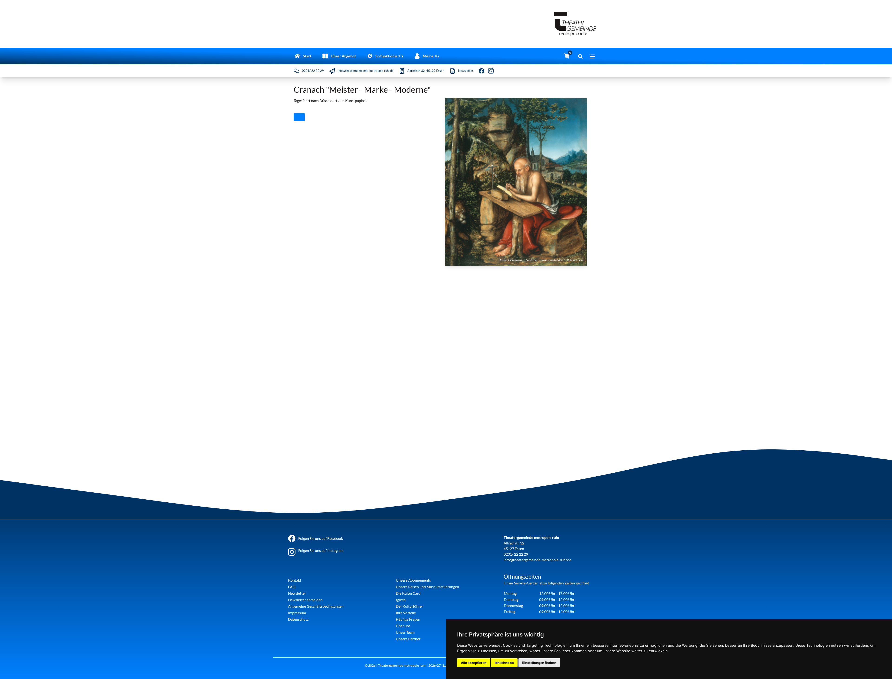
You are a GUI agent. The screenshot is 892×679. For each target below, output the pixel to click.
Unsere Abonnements (413, 580)
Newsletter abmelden (305, 599)
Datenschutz (298, 619)
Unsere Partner (408, 638)
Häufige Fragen (408, 619)
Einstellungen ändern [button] (539, 663)
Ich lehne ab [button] (504, 663)
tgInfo (401, 599)
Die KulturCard (408, 593)
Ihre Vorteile (406, 612)
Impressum (297, 612)
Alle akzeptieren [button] (473, 663)
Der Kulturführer (409, 606)
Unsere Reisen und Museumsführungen (427, 586)
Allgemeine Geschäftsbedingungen (316, 606)
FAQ (291, 586)
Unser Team (405, 632)
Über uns (403, 625)
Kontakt (294, 580)
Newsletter (297, 593)
